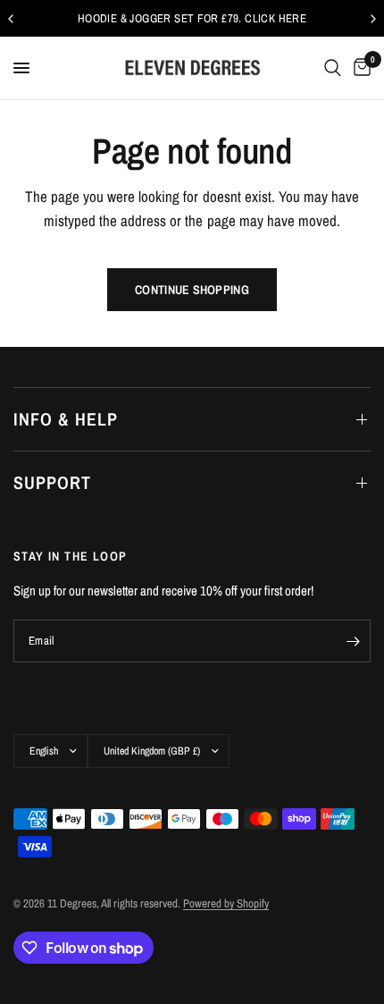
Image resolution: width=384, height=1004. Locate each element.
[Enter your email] (353, 641)
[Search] (332, 68)
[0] (359, 68)
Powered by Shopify (226, 903)
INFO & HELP (65, 419)
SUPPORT (52, 482)
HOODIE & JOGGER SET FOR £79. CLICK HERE (192, 18)
